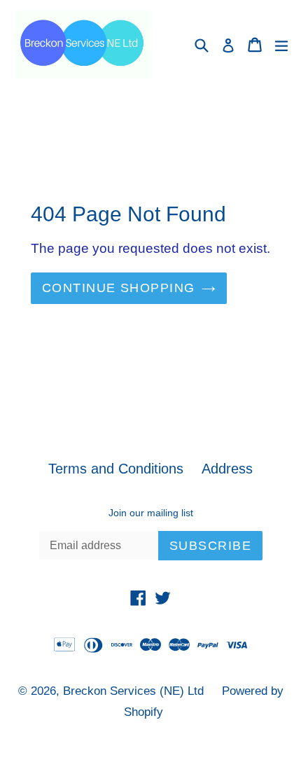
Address (227, 468)
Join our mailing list (150, 512)
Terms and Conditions (115, 468)
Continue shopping (118, 288)
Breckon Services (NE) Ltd (133, 691)
